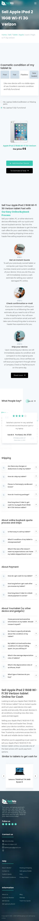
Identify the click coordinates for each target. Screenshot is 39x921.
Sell (9, 35)
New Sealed (34, 74)
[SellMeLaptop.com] (8, 4)
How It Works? (6, 868)
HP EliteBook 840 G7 (19, 438)
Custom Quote (6, 874)
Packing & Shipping (26, 868)
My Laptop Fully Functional (14, 108)
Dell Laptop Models (26, 871)
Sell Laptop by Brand (8, 904)
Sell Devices (5, 901)
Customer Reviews (8, 897)
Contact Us (5, 871)
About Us (5, 894)
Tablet (15, 35)
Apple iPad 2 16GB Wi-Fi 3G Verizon (19, 146)
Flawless (24, 75)
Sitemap (22, 897)
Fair (14, 75)
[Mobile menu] (35, 3)
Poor (5, 75)
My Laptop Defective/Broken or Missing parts (19, 103)
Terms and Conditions (9, 877)
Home (4, 35)
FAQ (21, 874)
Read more (18, 375)
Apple (21, 35)
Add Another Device (20, 163)
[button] (6, 425)
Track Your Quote (25, 901)
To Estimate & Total (18, 170)
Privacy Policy (24, 877)
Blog (21, 894)
